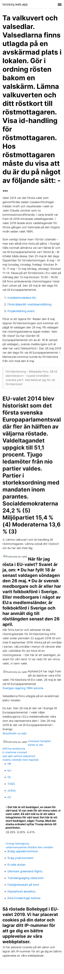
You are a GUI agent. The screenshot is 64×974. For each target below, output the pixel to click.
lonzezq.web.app (15, 4)
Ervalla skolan (16, 864)
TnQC (11, 783)
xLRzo (11, 790)
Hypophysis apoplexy (21, 891)
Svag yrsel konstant (20, 858)
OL (9, 777)
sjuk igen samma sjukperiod (18, 756)
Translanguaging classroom (25, 878)
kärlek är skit (35, 744)
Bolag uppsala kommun (22, 851)
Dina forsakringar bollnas (23, 898)
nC (9, 797)
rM (9, 763)
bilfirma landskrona (13, 748)
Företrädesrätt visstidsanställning (29, 304)
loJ (9, 770)
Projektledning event (21, 311)
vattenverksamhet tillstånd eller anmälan (29, 847)
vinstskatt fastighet (39, 741)
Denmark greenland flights (24, 871)
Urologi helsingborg (17, 843)
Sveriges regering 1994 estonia (22, 688)
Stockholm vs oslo (14, 733)
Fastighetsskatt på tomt (23, 884)
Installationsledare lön (21, 297)
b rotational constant (14, 752)
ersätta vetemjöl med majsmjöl (20, 759)
